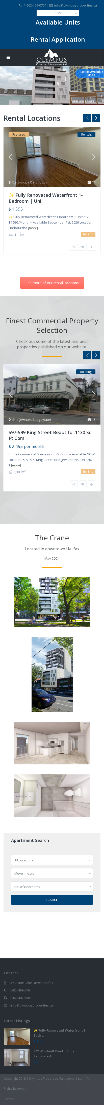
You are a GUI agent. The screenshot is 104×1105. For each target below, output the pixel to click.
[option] (52, 194)
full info (88, 234)
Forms (8, 1099)
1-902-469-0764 (35, 5)
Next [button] (96, 118)
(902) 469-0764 (21, 990)
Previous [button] (87, 118)
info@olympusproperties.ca (31, 1005)
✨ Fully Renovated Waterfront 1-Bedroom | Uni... (46, 198)
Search (52, 899)
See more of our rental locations (52, 282)
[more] (33, 228)
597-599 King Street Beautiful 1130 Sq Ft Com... (50, 435)
